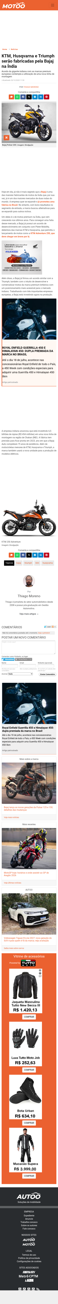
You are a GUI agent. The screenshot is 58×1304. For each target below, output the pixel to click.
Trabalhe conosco (29, 1222)
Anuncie (29, 1219)
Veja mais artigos (28, 614)
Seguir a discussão (54, 626)
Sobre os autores (29, 1225)
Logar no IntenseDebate (8, 659)
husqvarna (48, 563)
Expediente (29, 1215)
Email (22, 663)
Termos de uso (29, 1255)
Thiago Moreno (31, 87)
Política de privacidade (29, 1258)
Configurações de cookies (29, 1261)
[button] (11, 96)
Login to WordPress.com (23, 659)
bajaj (18, 563)
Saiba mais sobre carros (14, 948)
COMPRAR (29, 1017)
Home (4, 49)
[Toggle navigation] (52, 5)
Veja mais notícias (11, 817)
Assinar (5, 674)
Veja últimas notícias (12, 883)
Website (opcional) (45, 663)
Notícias (14, 49)
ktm (37, 563)
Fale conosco (29, 1228)
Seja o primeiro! (44, 633)
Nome (4, 663)
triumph (28, 563)
